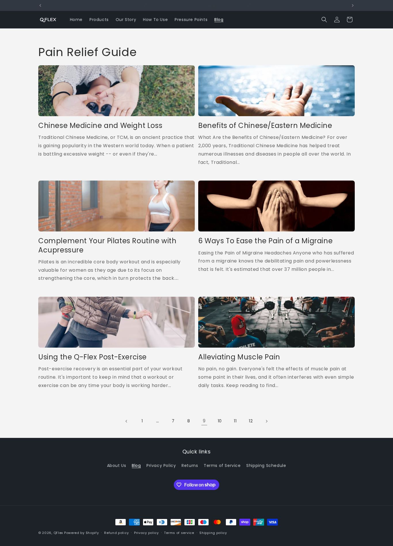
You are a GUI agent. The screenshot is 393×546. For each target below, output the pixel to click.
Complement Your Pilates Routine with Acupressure (107, 245)
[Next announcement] (352, 5)
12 (251, 421)
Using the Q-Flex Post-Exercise (92, 356)
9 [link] (204, 420)
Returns (190, 465)
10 (220, 421)
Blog (136, 465)
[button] (324, 19)
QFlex (58, 532)
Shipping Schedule (266, 465)
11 (235, 421)
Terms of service (179, 532)
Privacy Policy (161, 465)
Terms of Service (222, 465)
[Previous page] (126, 421)
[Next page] (266, 421)
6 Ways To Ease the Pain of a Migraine (265, 240)
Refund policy (116, 532)
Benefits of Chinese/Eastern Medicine (265, 125)
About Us (116, 465)
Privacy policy (146, 532)
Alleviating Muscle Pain (239, 356)
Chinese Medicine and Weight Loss (100, 125)
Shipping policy (213, 532)
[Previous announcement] (40, 5)
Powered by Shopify (81, 532)
